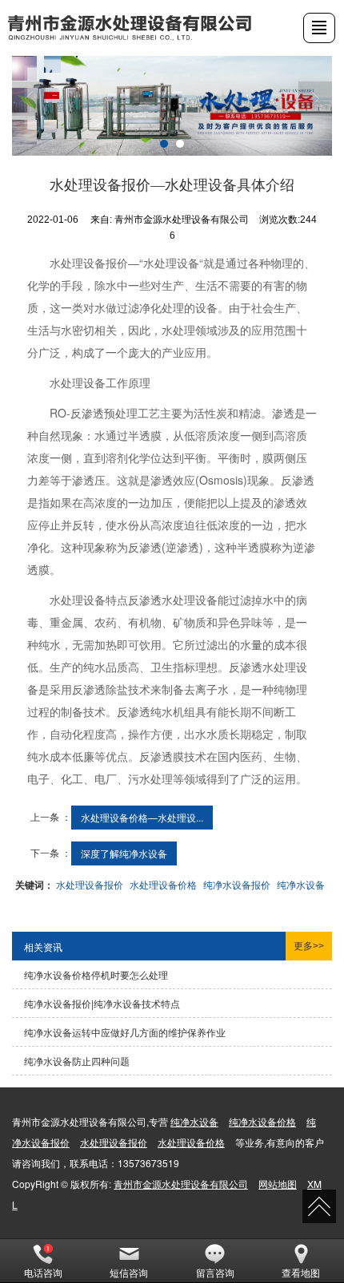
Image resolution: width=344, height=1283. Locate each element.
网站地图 (277, 1183)
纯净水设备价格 (262, 1121)
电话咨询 (43, 1272)
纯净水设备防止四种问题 (77, 1060)
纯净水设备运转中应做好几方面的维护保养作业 (125, 1032)
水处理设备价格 (163, 884)
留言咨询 (215, 1272)
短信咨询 (129, 1272)
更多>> (309, 946)
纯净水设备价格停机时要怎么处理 (96, 974)
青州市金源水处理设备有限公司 (181, 1183)
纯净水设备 (301, 884)
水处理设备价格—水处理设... (142, 817)
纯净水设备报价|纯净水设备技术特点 (102, 1003)
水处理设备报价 (89, 884)
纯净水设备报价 (236, 884)
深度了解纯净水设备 (124, 853)
